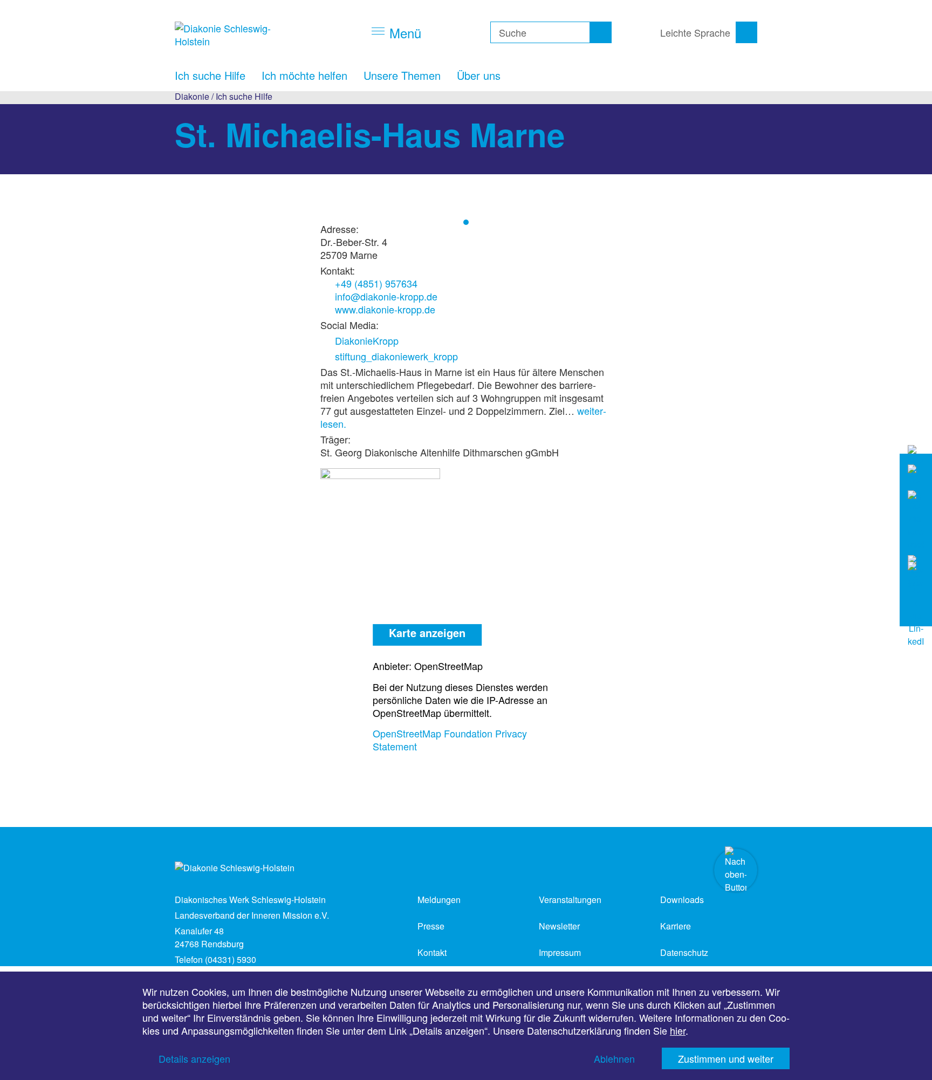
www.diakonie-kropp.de (385, 309)
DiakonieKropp (367, 340)
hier (678, 1030)
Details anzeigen (194, 1058)
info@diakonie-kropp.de (386, 296)
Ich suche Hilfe (244, 96)
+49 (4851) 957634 (376, 283)
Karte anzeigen (427, 632)
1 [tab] (466, 222)
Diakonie (192, 96)
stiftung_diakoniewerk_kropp (396, 356)
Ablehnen (614, 1058)
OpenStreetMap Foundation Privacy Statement (450, 739)
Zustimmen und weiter (725, 1058)
